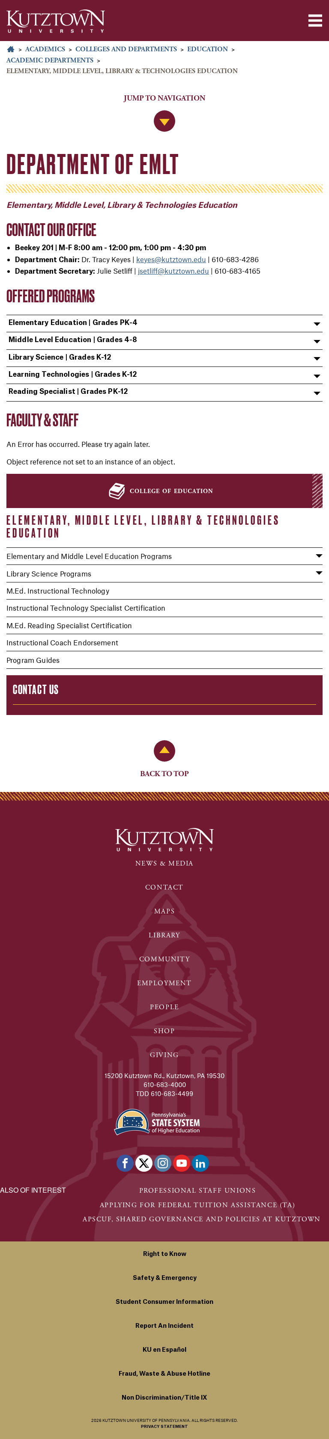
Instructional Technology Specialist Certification (85, 607)
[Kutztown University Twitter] (144, 1163)
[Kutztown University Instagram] (162, 1163)
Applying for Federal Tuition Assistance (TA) (197, 1205)
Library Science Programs (48, 573)
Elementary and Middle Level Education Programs (89, 556)
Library (164, 935)
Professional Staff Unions (197, 1190)
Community (164, 959)
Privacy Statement (164, 1427)
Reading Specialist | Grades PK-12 (68, 391)
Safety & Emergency (165, 1278)
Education (207, 49)
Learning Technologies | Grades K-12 (73, 374)
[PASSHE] (157, 1121)
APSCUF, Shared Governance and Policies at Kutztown (202, 1219)
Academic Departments (49, 60)
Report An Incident (164, 1326)
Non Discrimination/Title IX (164, 1398)
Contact (164, 887)
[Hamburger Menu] (315, 20)
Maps (164, 911)
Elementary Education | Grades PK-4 (73, 322)
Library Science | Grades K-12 (60, 357)
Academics (45, 49)
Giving (164, 1055)
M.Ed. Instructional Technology (57, 590)
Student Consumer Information (164, 1302)
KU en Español (164, 1350)
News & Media (164, 863)
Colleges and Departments (126, 49)
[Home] (55, 21)
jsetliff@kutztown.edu (173, 270)
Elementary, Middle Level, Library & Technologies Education (143, 527)
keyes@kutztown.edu (171, 259)
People (164, 1007)
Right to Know (164, 1254)
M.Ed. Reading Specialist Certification (69, 625)
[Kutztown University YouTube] (181, 1163)
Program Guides (33, 660)
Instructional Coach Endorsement (62, 642)
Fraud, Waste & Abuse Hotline (164, 1374)
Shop (164, 1031)
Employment (164, 983)
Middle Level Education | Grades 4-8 (73, 340)
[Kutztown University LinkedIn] (200, 1163)
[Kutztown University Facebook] (125, 1163)
